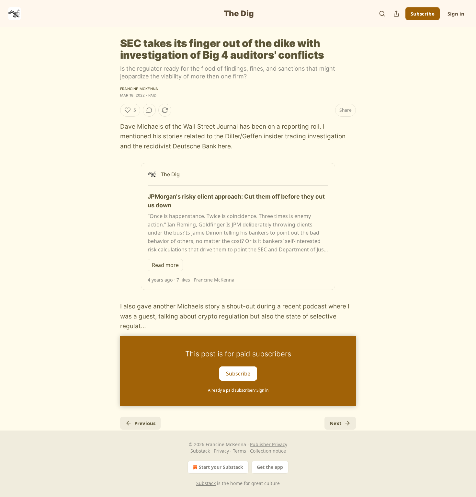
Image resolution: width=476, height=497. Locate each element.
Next (336, 423)
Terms (239, 451)
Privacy (221, 451)
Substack (206, 483)
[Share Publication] (396, 13)
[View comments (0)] (149, 110)
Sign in (456, 13)
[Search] (382, 13)
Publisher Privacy (268, 444)
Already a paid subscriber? (238, 390)
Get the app (270, 467)
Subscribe (423, 13)
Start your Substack (221, 467)
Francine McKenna (139, 89)
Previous (144, 423)
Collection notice (268, 451)
